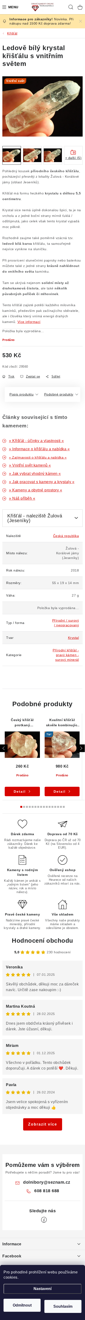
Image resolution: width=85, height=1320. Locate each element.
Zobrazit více (42, 1124)
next (81, 748)
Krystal (73, 638)
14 (61, 807)
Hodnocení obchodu (42, 940)
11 (52, 807)
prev (4, 748)
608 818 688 (46, 1190)
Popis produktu (21, 394)
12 (55, 807)
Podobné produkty (58, 394)
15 (64, 807)
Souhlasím (62, 1306)
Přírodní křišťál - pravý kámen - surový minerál (66, 655)
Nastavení (42, 1289)
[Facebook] (44, 1220)
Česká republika (66, 536)
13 (58, 807)
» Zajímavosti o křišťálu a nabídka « (38, 457)
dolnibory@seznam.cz (46, 1182)
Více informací (29, 322)
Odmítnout (22, 1305)
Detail (20, 791)
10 (50, 807)
